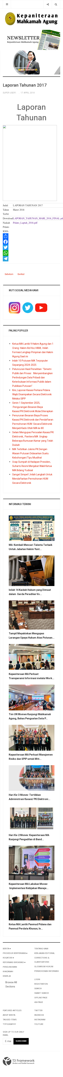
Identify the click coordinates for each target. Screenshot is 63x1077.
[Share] (48, 4)
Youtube (38, 1024)
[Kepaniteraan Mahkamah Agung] (31, 19)
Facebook (39, 1015)
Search (38, 988)
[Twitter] (31, 247)
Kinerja (7, 976)
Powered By (19, 1061)
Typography (9, 1024)
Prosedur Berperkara (14, 953)
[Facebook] (31, 242)
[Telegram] (31, 258)
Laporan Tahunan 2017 (25, 85)
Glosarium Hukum (43, 966)
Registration (41, 983)
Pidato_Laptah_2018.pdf (25, 222)
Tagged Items (10, 1019)
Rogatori (7, 957)
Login (37, 979)
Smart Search (41, 993)
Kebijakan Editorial (44, 953)
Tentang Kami (41, 948)
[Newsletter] (33, 39)
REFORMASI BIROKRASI (13, 962)
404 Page (38, 1002)
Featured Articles (12, 1010)
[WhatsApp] (31, 253)
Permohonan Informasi (46, 971)
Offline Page (40, 997)
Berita (6, 948)
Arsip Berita (9, 1015)
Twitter (38, 1010)
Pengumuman (10, 966)
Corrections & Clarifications (41, 960)
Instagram (39, 1019)
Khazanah (8, 971)
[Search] (56, 4)
